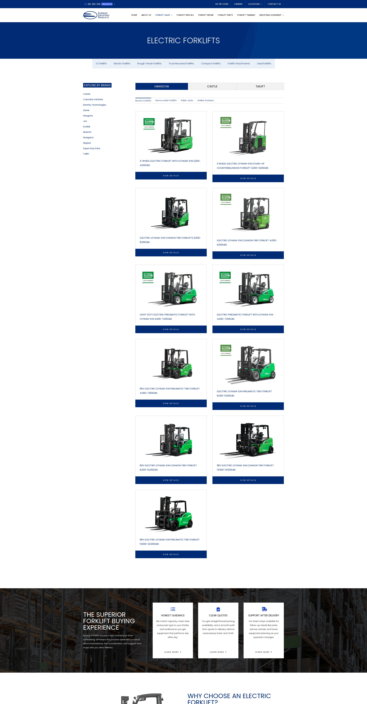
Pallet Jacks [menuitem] (187, 100)
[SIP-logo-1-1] (96, 12)
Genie (86, 110)
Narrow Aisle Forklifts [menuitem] (166, 100)
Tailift (86, 153)
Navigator (88, 137)
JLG (85, 121)
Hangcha (88, 115)
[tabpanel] (209, 331)
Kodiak (86, 126)
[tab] (161, 86)
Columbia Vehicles (93, 99)
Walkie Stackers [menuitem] (205, 100)
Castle (86, 93)
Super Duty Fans (91, 148)
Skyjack (87, 142)
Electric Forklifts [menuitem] (143, 100)
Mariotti (87, 131)
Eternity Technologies (94, 104)
